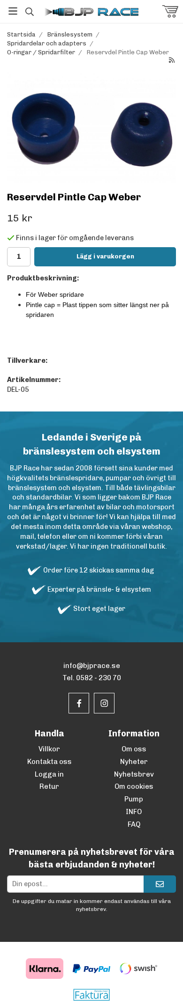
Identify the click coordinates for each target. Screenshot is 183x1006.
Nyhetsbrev (134, 774)
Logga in (49, 774)
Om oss (134, 749)
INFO (134, 812)
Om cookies (133, 786)
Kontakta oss (49, 761)
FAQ (134, 824)
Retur (49, 786)
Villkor (49, 749)
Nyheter (134, 761)
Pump (133, 799)
